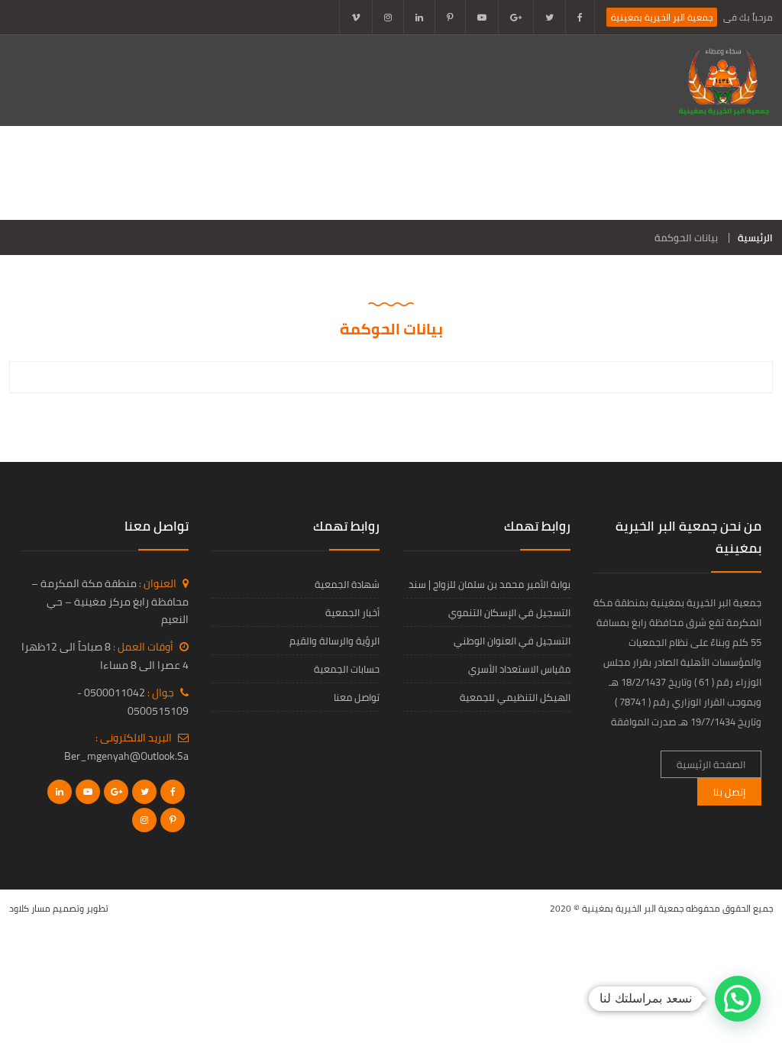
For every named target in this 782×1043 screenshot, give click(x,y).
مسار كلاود (29, 908)
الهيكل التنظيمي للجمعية (515, 697)
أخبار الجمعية (218, 172)
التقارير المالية (419, 172)
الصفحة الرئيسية (710, 172)
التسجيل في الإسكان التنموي (509, 612)
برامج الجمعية (318, 172)
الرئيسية (755, 237)
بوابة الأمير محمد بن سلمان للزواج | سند (489, 584)
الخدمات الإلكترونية (108, 172)
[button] (738, 999)
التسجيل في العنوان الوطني (512, 640)
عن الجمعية (610, 172)
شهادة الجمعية (347, 584)
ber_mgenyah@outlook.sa (126, 756)
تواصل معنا (721, 204)
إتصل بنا (729, 792)
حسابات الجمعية (347, 669)
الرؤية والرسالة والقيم (334, 640)
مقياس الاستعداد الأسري (519, 669)
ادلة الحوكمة (518, 172)
